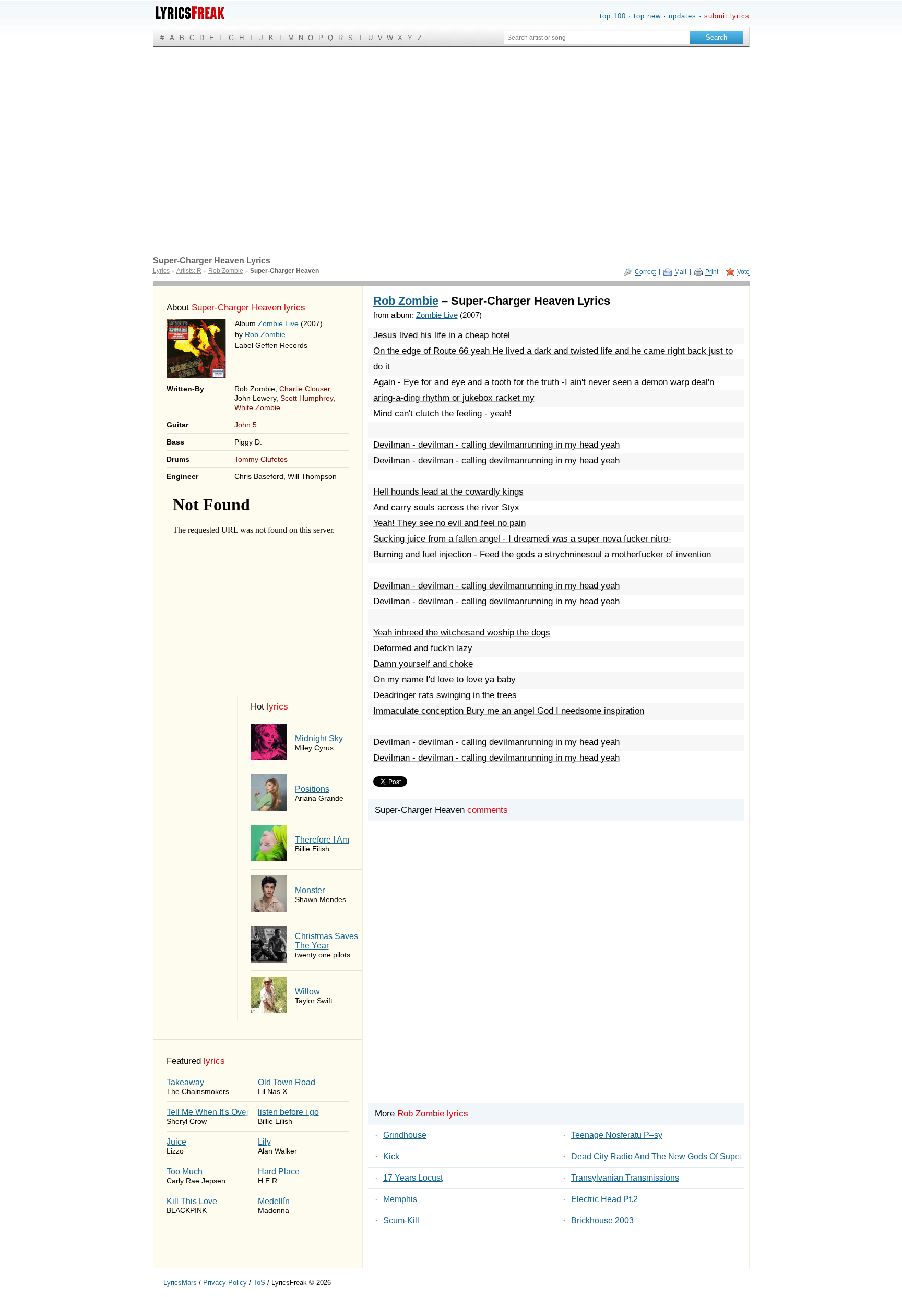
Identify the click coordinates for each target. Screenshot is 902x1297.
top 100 (613, 16)
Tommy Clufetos (261, 459)
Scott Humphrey (306, 398)
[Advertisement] (451, 126)
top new (647, 16)
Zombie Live (278, 323)
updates (682, 16)
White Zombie (257, 407)
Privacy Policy (225, 1283)
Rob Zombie (265, 334)
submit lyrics (727, 16)
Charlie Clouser (304, 389)
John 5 (245, 425)
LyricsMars (180, 1283)
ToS (259, 1283)
